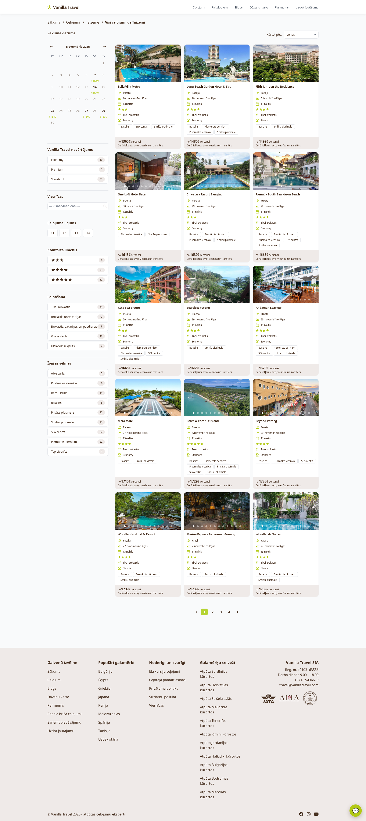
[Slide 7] (150, 78)
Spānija (104, 722)
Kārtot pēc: (274, 34)
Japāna (103, 697)
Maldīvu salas (109, 714)
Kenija (103, 705)
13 (76, 233)
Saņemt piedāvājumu (64, 722)
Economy (77, 160)
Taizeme (92, 22)
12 (64, 233)
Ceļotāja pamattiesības (167, 680)
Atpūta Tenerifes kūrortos (213, 723)
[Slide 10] (163, 78)
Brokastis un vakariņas (77, 317)
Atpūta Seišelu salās (216, 698)
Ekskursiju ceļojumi (164, 671)
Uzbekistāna (108, 739)
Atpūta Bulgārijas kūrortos (213, 767)
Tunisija (104, 730)
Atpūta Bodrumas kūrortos (214, 781)
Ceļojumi (199, 7)
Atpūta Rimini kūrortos (218, 734)
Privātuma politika (163, 688)
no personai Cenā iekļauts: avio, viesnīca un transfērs (140, 143)
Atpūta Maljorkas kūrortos (213, 709)
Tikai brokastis (77, 307)
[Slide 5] (142, 78)
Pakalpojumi (220, 7)
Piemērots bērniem (77, 442)
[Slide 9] (158, 78)
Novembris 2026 (78, 47)
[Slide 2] (129, 78)
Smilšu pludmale (77, 422)
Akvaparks (77, 373)
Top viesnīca (77, 451)
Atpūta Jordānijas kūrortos (213, 745)
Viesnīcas (156, 705)
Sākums (53, 22)
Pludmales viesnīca (77, 383)
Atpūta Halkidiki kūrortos (220, 756)
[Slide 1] (281, 186)
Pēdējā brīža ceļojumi (64, 714)
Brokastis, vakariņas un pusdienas (77, 326)
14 (88, 233)
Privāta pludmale (77, 412)
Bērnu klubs (77, 393)
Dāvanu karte (259, 7)
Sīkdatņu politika (162, 697)
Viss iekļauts (77, 336)
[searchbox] (78, 206)
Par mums (282, 7)
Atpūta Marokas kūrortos (213, 794)
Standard (77, 179)
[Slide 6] (146, 78)
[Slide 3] (133, 78)
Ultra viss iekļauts (77, 346)
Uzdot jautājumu (307, 7)
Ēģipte (103, 680)
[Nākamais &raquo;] (237, 612)
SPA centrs (77, 432)
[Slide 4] (137, 78)
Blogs (239, 7)
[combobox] (77, 206)
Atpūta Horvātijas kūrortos (214, 687)
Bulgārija (105, 671)
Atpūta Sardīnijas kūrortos (213, 674)
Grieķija (104, 688)
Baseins (77, 403)
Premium (77, 169)
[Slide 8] (154, 78)
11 (52, 233)
